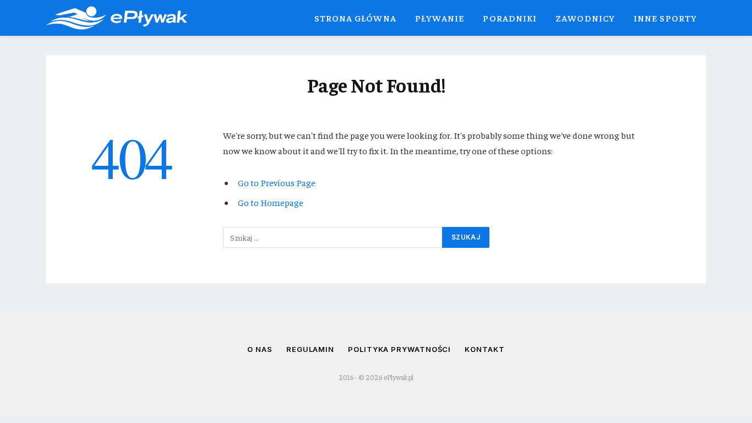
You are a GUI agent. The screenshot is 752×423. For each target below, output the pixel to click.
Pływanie (440, 17)
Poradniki (510, 17)
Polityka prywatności (399, 349)
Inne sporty (665, 17)
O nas (260, 349)
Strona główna (355, 17)
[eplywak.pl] (116, 18)
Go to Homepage (270, 202)
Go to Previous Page (276, 182)
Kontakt (484, 349)
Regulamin (310, 349)
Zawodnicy (585, 17)
